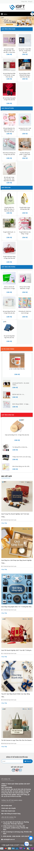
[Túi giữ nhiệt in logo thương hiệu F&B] (24, 198)
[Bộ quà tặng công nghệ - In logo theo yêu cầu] (9, 89)
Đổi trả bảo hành (6, 805)
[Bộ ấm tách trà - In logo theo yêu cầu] (7, 395)
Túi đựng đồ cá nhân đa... (20, 447)
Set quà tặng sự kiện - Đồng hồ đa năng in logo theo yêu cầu (25, 75)
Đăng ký (30, 1)
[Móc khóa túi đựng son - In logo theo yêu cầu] (9, 144)
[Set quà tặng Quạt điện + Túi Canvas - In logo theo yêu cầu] (9, 64)
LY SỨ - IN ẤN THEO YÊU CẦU (17, 369)
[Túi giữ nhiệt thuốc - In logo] (9, 223)
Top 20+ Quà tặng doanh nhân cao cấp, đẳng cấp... (15, 695)
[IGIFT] (17, 7)
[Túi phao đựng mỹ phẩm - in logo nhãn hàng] (24, 144)
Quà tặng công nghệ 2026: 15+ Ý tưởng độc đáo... (16, 607)
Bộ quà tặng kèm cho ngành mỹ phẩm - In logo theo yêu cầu (9, 129)
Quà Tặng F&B (6, 187)
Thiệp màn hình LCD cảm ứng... (22, 457)
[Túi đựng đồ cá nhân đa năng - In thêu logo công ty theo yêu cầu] (6, 447)
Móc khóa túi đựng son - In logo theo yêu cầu (9, 153)
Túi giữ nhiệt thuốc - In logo (9, 232)
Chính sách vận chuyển (8, 808)
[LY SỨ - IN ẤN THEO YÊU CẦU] (17, 360)
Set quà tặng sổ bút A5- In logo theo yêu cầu (9, 312)
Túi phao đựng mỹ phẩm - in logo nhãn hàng (24, 154)
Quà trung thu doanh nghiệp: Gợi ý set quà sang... (15, 515)
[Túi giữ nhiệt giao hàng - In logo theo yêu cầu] (9, 248)
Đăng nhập (24, 1)
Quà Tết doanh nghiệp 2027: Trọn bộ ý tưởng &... (16, 650)
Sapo (30, 845)
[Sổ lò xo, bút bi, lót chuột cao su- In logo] (9, 278)
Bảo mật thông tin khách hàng (10, 813)
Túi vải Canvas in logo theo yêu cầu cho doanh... (16, 740)
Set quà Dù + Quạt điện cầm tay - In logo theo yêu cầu (25, 50)
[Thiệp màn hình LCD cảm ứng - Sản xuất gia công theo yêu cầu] (6, 457)
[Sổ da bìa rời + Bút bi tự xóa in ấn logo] (24, 302)
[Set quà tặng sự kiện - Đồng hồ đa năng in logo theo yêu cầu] (24, 64)
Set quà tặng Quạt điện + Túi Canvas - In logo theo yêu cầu (9, 75)
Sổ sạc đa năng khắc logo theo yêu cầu (9, 336)
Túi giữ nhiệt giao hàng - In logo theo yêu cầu (9, 257)
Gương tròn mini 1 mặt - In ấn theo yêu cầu (25, 129)
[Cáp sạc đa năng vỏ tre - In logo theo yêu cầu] (17, 426)
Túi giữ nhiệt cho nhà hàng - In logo (24, 232)
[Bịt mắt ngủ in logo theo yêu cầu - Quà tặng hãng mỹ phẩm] (9, 168)
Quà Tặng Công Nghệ (8, 29)
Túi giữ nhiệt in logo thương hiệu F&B (24, 208)
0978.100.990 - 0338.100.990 (11, 836)
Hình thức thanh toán (8, 811)
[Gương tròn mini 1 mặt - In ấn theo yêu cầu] (24, 119)
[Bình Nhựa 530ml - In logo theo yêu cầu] (7, 404)
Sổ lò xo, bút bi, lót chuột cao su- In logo (9, 287)
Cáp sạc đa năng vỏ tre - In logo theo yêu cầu (17, 435)
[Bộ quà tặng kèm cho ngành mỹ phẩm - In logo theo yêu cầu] (9, 119)
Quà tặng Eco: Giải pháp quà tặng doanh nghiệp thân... (16, 561)
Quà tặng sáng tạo (8, 415)
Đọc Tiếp (4, 523)
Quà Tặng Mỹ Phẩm (8, 108)
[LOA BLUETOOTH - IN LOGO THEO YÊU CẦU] (7, 383)
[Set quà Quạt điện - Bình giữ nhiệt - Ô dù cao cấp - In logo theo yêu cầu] (9, 40)
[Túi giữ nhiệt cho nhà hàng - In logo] (24, 223)
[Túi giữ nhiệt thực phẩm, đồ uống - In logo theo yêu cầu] (9, 198)
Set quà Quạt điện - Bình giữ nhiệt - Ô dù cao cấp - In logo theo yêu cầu (9, 51)
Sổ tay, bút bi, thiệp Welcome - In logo (25, 287)
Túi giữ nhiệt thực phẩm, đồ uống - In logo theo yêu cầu (9, 209)
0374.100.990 (25, 836)
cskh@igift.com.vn (9, 839)
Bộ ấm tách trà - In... (18, 394)
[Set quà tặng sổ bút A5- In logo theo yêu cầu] (9, 302)
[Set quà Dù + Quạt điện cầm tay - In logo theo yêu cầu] (24, 40)
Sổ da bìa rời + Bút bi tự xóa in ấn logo (25, 312)
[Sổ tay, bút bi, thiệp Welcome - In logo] (24, 278)
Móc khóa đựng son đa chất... (21, 466)
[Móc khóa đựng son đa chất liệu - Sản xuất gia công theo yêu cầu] (6, 467)
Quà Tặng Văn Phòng (8, 267)
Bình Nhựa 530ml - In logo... (20, 404)
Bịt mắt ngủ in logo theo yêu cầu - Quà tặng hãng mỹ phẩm (9, 178)
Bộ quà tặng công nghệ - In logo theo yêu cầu (9, 98)
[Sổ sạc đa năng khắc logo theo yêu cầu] (9, 327)
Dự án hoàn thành (8, 349)
